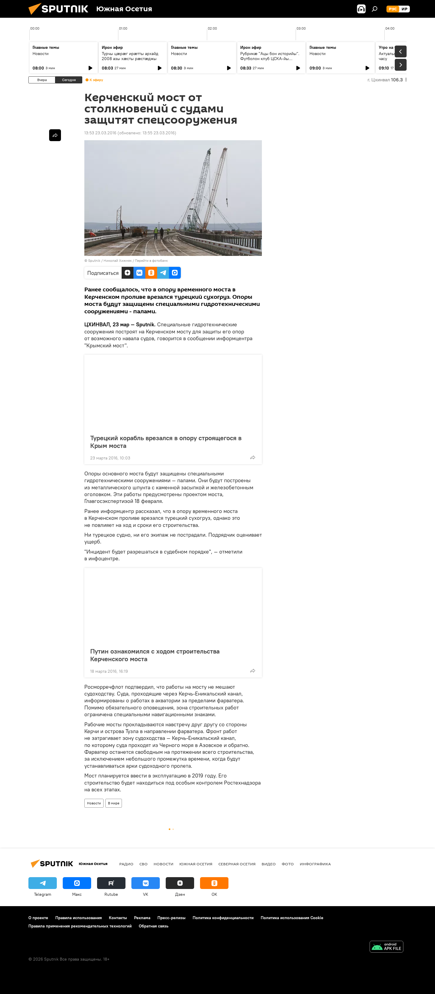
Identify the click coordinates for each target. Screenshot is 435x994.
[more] (253, 457)
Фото (288, 863)
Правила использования (78, 917)
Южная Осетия (195, 863)
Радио (126, 863)
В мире (113, 803)
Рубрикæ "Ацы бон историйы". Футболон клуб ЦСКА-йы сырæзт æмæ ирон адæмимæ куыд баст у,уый (269, 61)
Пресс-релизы (171, 917)
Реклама (142, 917)
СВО (143, 863)
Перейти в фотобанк (151, 260)
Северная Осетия (237, 863)
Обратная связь (153, 926)
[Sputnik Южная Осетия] (60, 16)
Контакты (118, 917)
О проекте (38, 917)
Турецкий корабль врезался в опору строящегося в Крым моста (165, 441)
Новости (41, 53)
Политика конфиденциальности (223, 917)
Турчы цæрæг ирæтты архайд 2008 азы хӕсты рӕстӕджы (130, 56)
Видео (269, 863)
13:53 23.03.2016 (100, 132)
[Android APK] (386, 947)
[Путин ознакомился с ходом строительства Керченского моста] (173, 606)
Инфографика (315, 863)
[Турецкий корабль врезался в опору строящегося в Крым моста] (173, 392)
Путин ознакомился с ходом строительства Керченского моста (155, 655)
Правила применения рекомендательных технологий (80, 926)
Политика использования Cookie (292, 917)
